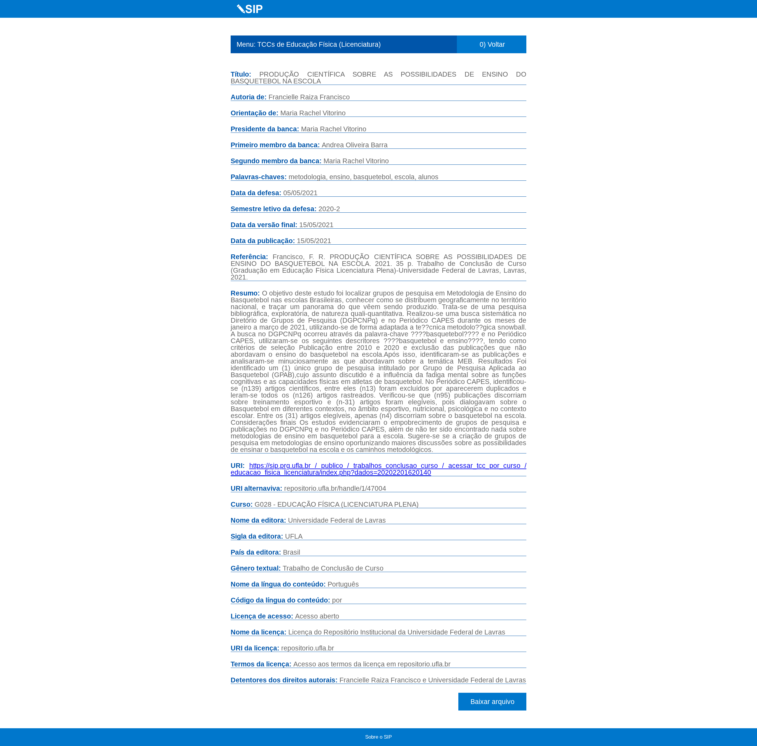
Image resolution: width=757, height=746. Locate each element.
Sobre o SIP (378, 737)
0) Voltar (492, 44)
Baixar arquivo (492, 701)
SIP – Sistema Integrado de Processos (250, 8)
